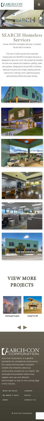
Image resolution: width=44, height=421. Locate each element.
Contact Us (30, 400)
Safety (27, 395)
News (5, 400)
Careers (28, 391)
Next (41, 18)
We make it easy (11, 395)
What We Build (10, 391)
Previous (2, 18)
